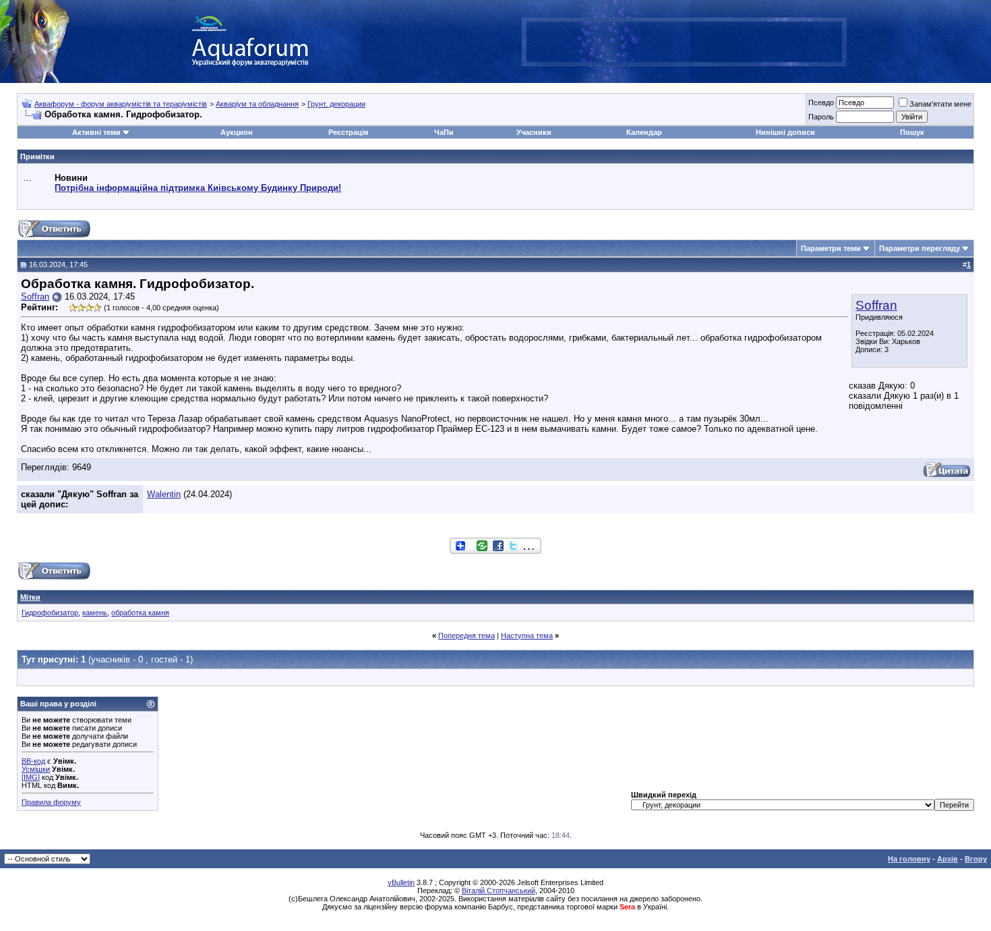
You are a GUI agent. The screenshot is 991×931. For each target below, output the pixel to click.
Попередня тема (466, 635)
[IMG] (31, 777)
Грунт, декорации (336, 104)
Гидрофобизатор (50, 613)
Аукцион (236, 132)
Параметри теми (831, 248)
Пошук (912, 132)
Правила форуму (51, 802)
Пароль (821, 117)
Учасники (533, 132)
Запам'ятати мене (940, 104)
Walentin (164, 494)
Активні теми (96, 132)
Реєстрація (348, 132)
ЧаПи (444, 132)
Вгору (976, 859)
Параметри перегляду (919, 248)
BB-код (33, 761)
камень (94, 613)
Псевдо (821, 102)
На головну (909, 859)
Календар (644, 132)
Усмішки (36, 769)
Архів (947, 859)
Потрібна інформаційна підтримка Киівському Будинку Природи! (198, 188)
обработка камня (140, 613)
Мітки (30, 597)
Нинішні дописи (785, 132)
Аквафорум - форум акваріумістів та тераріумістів (120, 104)
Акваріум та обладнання (257, 104)
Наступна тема (527, 635)
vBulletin (401, 882)
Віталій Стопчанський (498, 890)
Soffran (876, 305)
